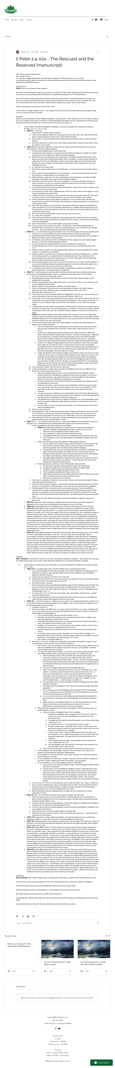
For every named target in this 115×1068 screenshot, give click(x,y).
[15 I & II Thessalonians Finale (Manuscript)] (57, 949)
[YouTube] (96, 20)
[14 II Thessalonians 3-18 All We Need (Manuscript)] (94, 949)
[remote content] (57, 490)
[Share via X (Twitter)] (22, 916)
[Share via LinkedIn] (28, 916)
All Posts (8, 36)
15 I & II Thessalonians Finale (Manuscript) (57, 963)
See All (107, 936)
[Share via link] (33, 916)
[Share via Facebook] (17, 916)
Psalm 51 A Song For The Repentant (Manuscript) (19, 945)
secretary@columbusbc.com (57, 1017)
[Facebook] (93, 20)
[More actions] (97, 51)
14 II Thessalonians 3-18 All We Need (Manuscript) (93, 963)
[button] (107, 36)
